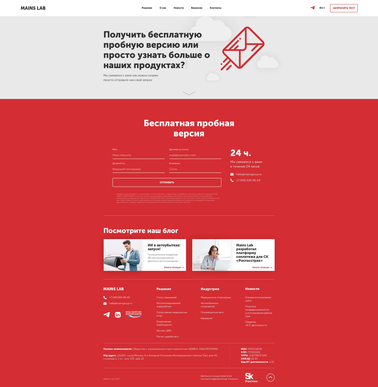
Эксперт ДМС (164, 330)
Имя (115, 149)
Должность (119, 163)
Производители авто (212, 312)
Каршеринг (207, 318)
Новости (252, 289)
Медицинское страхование (216, 297)
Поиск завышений (166, 297)
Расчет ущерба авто (168, 336)
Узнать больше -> (174, 267)
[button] (344, 8)
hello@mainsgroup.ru (249, 174)
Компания (174, 163)
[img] (123, 255)
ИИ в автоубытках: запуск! (164, 247)
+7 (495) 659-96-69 (248, 180)
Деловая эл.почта (178, 149)
